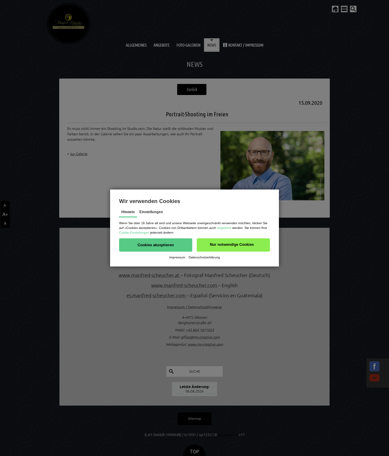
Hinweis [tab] (128, 212)
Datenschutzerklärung (204, 257)
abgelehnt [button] (224, 228)
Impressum (177, 257)
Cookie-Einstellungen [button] (134, 232)
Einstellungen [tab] (151, 212)
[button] (155, 244)
